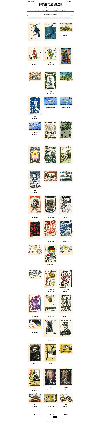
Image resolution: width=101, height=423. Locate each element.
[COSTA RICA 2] (50, 214)
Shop (65, 10)
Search (35, 416)
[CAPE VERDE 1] (50, 140)
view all (72, 15)
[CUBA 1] (66, 214)
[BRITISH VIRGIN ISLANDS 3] (35, 131)
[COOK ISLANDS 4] (66, 182)
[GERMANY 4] (35, 387)
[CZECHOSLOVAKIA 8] (50, 313)
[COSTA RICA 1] (35, 214)
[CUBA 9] (66, 238)
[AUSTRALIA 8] (66, 32)
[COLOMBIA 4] (35, 189)
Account (68, 1)
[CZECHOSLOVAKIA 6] (35, 313)
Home (35, 10)
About (39, 10)
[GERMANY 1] (35, 362)
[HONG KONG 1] (35, 403)
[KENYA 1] (50, 403)
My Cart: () (72, 1)
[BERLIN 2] (50, 61)
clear (72, 17)
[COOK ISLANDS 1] (50, 182)
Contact (61, 10)
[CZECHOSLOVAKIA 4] (50, 288)
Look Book (43, 10)
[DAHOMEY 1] (66, 313)
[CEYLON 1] (66, 140)
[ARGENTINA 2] (35, 41)
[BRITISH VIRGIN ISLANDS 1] (50, 106)
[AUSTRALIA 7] (50, 41)
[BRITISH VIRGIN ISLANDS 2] (66, 106)
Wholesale (48, 10)
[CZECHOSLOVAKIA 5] (66, 288)
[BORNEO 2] (50, 90)
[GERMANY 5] (50, 386)
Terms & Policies (55, 10)
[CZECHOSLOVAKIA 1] (35, 255)
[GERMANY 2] (50, 362)
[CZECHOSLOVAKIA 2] (66, 255)
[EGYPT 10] (50, 337)
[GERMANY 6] (66, 386)
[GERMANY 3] (66, 354)
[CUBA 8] (50, 238)
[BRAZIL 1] (35, 115)
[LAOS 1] (66, 403)
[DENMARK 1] (35, 329)
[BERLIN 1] (35, 61)
